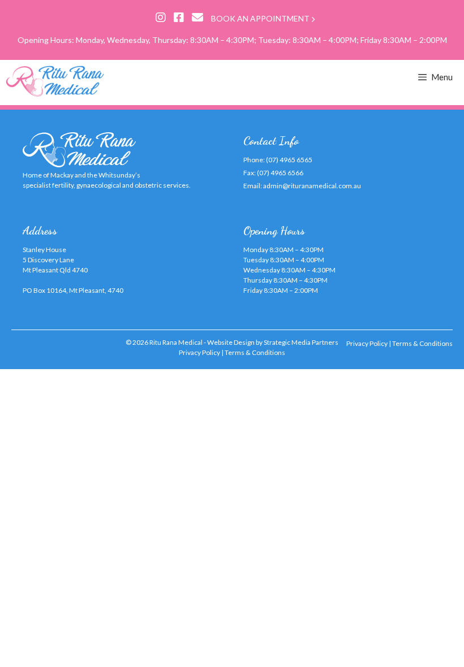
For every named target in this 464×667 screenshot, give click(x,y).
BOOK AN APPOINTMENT (261, 18)
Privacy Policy (199, 352)
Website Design (231, 342)
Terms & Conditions (255, 352)
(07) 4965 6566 (280, 172)
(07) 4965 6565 (289, 159)
